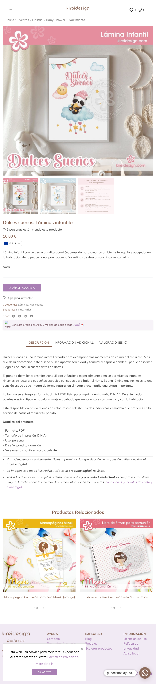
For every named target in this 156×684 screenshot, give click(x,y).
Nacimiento (77, 20)
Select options (39, 556)
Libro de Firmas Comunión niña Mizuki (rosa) (116, 597)
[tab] (39, 342)
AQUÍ (76, 324)
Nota (6, 267)
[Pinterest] (137, 673)
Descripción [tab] (39, 342)
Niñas (19, 309)
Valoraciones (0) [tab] (113, 342)
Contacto (53, 639)
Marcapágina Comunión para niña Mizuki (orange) (39, 597)
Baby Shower (55, 20)
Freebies (91, 643)
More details (44, 664)
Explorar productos (98, 648)
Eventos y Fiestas (30, 20)
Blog (88, 639)
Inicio (10, 20)
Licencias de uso (135, 639)
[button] (14, 316)
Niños (28, 309)
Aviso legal (131, 653)
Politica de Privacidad (62, 657)
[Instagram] (130, 673)
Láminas (23, 304)
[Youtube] (150, 673)
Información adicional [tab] (74, 342)
